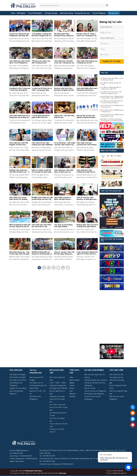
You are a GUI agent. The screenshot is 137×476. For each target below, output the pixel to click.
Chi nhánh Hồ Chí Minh (18, 380)
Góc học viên (113, 13)
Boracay (72, 396)
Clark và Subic (75, 380)
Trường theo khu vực (82, 13)
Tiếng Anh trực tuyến (57, 396)
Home (13, 13)
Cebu (71, 377)
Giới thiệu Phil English (17, 374)
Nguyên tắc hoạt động (18, 388)
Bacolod (72, 394)
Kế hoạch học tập (51, 13)
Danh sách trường (66, 13)
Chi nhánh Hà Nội (17, 377)
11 (63, 268)
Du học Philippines (99, 13)
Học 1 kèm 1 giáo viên (57, 405)
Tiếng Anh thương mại (58, 385)
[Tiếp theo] (68, 268)
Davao (72, 385)
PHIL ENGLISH (16, 370)
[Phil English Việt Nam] (23, 5)
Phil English (21, 13)
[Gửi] (107, 5)
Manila (72, 388)
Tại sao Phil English (35, 13)
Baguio (72, 383)
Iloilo (71, 391)
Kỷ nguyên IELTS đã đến (58, 388)
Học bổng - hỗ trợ (36, 383)
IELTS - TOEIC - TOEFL (58, 383)
